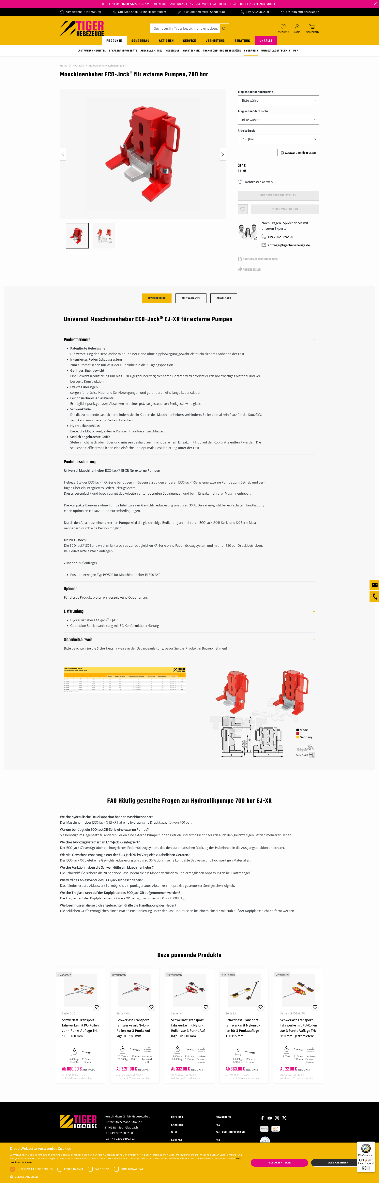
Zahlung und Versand (230, 1132)
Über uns (177, 1117)
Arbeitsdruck (246, 130)
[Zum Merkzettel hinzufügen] (97, 1007)
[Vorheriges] (63, 154)
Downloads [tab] (224, 298)
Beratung (242, 41)
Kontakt (176, 1140)
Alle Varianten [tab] (191, 298)
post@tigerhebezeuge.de (302, 12)
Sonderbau (140, 41)
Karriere (177, 1125)
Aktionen (166, 41)
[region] (145, 168)
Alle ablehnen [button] (338, 1162)
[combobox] (185, 28)
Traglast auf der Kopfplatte (255, 92)
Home (63, 65)
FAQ (218, 1125)
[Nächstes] (223, 154)
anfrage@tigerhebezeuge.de (289, 245)
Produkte (114, 41)
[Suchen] (224, 28)
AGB (218, 1140)
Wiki (174, 1132)
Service (189, 41)
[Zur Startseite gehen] (82, 28)
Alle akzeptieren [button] (279, 1162)
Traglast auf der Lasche (253, 111)
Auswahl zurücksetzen (300, 153)
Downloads (223, 1117)
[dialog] (189, 1163)
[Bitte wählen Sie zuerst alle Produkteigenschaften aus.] (243, 209)
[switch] (366, 1168)
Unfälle (266, 41)
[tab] (157, 298)
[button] (126, 1177)
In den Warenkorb (285, 209)
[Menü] (372, 1144)
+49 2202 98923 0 (257, 12)
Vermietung (215, 41)
